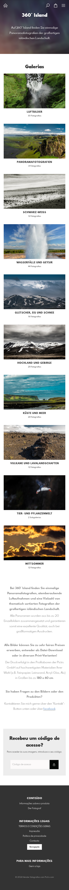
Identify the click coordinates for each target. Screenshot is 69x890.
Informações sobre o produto (34, 803)
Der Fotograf (34, 808)
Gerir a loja (34, 866)
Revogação (34, 847)
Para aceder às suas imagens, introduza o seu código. (34, 752)
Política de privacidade (34, 836)
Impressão (34, 831)
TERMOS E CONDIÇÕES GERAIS (34, 826)
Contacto (34, 841)
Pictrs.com (49, 877)
